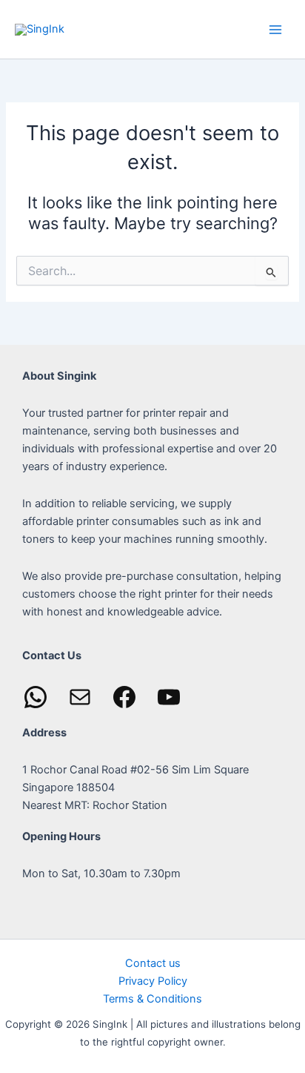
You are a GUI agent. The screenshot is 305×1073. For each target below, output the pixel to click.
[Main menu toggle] (275, 29)
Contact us (153, 963)
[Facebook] (124, 697)
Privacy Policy (152, 981)
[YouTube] (168, 697)
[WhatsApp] (35, 697)
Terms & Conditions (152, 999)
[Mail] (80, 697)
